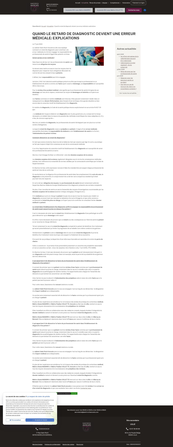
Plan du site (79, 444)
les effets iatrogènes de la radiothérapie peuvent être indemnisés (129, 59)
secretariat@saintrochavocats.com (86, 412)
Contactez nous (85, 388)
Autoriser (73, 393)
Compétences (114, 3)
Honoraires (126, 3)
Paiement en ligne (138, 3)
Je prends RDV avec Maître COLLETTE (110, 10)
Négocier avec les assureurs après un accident (127, 80)
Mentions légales (37, 444)
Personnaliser (16, 420)
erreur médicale (48, 58)
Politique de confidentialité (52, 444)
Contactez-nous (133, 10)
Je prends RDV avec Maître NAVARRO (78, 10)
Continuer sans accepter (13, 415)
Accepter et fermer (40, 420)
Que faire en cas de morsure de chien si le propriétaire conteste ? (128, 87)
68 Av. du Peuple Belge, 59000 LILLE (133, 434)
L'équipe (104, 3)
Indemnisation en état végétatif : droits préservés (128, 65)
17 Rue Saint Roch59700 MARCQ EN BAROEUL (42, 434)
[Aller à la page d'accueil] (34, 7)
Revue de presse (95, 3)
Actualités (84, 3)
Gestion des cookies (68, 444)
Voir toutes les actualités (127, 93)
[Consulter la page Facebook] (145, 10)
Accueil (77, 3)
